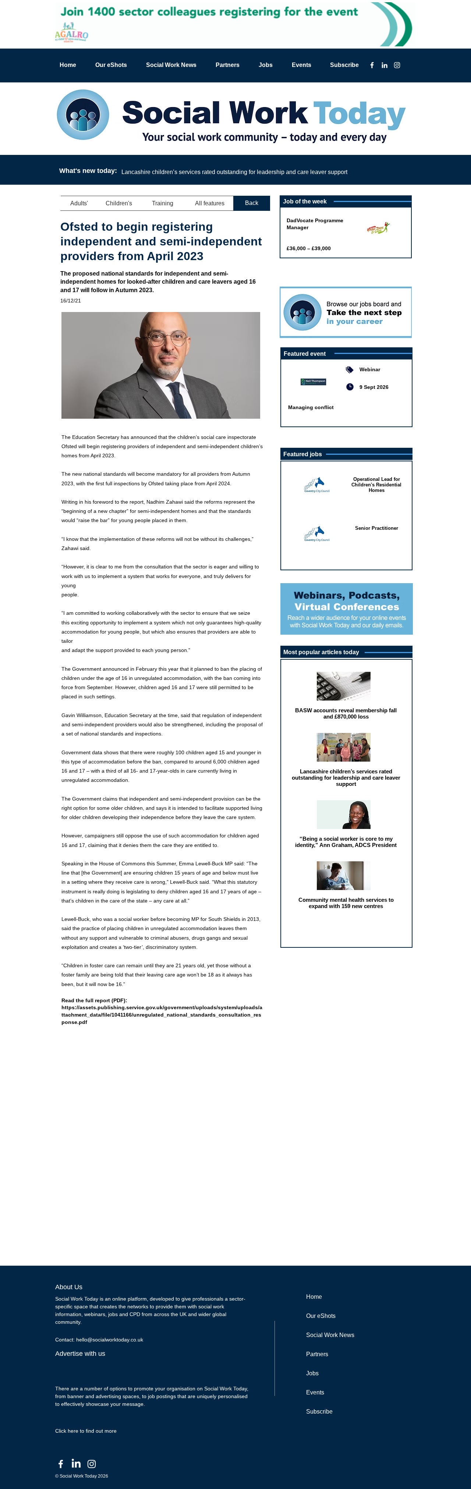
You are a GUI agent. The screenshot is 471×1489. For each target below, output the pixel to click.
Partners (317, 1354)
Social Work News (330, 1335)
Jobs (312, 1373)
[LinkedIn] (384, 65)
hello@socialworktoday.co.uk (109, 1340)
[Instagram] (397, 65)
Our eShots (321, 1316)
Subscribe (319, 1411)
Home (314, 1297)
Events (315, 1392)
